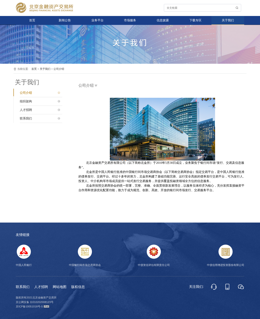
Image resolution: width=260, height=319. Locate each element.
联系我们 (23, 287)
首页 (32, 20)
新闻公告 (65, 20)
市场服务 (130, 20)
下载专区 (195, 20)
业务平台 (97, 20)
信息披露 (163, 20)
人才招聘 (41, 287)
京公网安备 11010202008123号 (34, 302)
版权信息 (78, 287)
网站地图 (59, 287)
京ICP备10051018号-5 (30, 306)
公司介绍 (58, 68)
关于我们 (228, 20)
